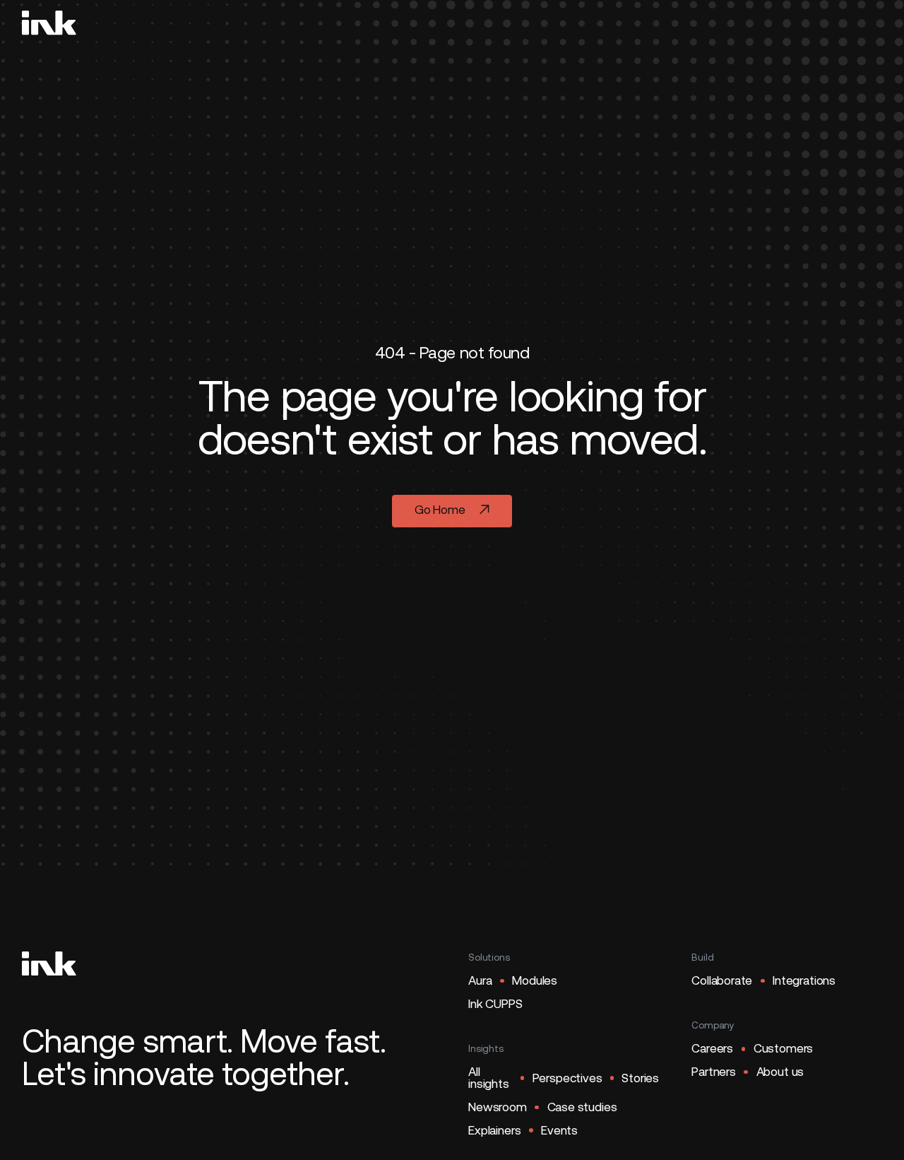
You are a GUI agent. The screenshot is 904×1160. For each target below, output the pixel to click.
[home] (49, 23)
